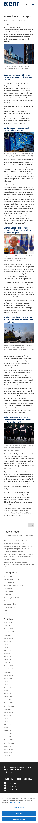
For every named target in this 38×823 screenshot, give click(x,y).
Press (5, 610)
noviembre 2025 (9, 632)
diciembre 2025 (8, 629)
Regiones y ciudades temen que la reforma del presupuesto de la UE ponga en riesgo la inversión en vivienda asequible (18, 548)
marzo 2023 (7, 731)
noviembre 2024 (9, 669)
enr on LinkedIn (12, 786)
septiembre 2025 (9, 638)
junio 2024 (7, 684)
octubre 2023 (8, 709)
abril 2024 (7, 691)
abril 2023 (7, 728)
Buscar (31, 525)
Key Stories (7, 601)
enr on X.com (11, 783)
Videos (6, 613)
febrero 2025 (8, 660)
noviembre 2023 (9, 706)
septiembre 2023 (9, 712)
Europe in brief (22, 20)
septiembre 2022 (9, 749)
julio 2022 (7, 755)
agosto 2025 (8, 641)
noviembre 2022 (9, 743)
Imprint (20, 802)
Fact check (7, 595)
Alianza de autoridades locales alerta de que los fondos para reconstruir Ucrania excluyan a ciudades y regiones (18, 556)
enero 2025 (7, 663)
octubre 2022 (8, 746)
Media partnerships (10, 604)
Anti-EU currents (9, 576)
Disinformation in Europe (11, 579)
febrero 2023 (8, 734)
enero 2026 (7, 626)
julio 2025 (7, 644)
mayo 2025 (7, 650)
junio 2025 (7, 647)
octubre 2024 (8, 672)
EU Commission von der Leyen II (14, 585)
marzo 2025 (7, 657)
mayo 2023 (7, 724)
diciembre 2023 (8, 703)
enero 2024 (7, 700)
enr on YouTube (12, 789)
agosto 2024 (8, 678)
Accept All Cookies (19, 819)
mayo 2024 (7, 687)
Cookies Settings (19, 807)
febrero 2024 (8, 697)
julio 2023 (7, 718)
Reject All (19, 813)
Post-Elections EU (9, 607)
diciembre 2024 (8, 666)
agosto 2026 (8, 623)
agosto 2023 (8, 715)
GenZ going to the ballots (12, 598)
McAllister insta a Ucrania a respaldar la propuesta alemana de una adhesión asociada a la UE (19, 564)
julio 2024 (7, 681)
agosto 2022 (8, 752)
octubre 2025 (8, 635)
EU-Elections (8, 589)
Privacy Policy (13, 802)
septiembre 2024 (9, 675)
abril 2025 (7, 653)
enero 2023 (7, 737)
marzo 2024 (7, 694)
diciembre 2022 (8, 740)
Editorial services (9, 582)
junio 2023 (7, 721)
